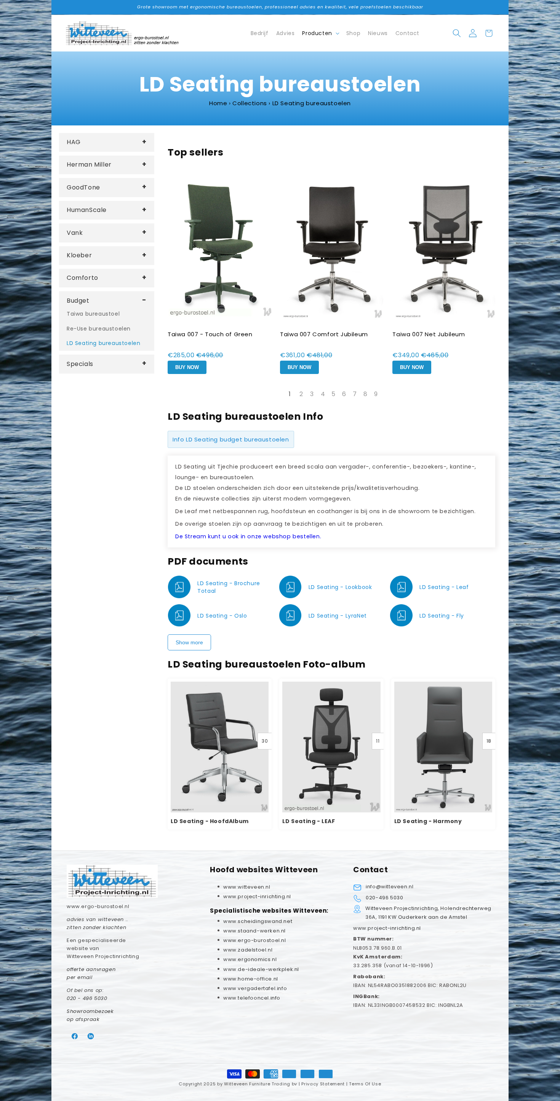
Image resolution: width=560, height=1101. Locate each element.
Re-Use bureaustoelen (99, 328)
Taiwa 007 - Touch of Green (210, 334)
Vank (75, 232)
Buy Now (187, 367)
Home (218, 103)
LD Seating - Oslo (222, 616)
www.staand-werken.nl (254, 930)
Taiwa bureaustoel (93, 314)
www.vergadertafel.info (255, 988)
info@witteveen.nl (389, 886)
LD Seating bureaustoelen (103, 343)
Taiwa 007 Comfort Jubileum (324, 334)
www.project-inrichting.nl (387, 928)
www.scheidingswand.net (257, 921)
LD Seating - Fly (441, 616)
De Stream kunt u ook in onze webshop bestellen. (248, 536)
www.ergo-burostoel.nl (254, 940)
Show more (189, 642)
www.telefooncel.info (251, 997)
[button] (320, 33)
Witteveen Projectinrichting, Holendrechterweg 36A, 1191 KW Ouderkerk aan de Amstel (428, 913)
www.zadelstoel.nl (247, 949)
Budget (78, 300)
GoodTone (83, 187)
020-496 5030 (384, 897)
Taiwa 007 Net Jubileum (428, 334)
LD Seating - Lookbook (340, 587)
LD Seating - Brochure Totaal (228, 587)
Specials (80, 364)
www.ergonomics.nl (250, 959)
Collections (249, 103)
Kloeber (79, 255)
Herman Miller (89, 164)
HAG (74, 142)
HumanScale (87, 209)
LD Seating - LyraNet (338, 616)
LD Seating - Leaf (444, 587)
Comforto (82, 277)
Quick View (219, 746)
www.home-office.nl (250, 978)
